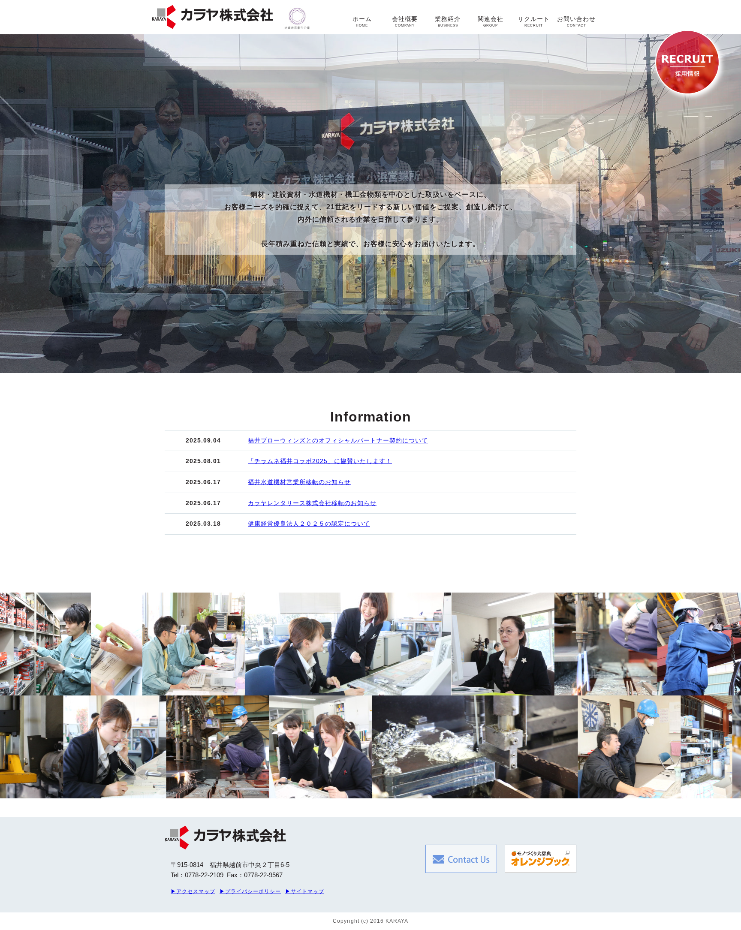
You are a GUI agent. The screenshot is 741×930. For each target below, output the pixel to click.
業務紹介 (448, 21)
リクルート (534, 21)
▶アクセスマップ (193, 891)
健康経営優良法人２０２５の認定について (309, 523)
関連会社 (490, 21)
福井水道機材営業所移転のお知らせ (299, 482)
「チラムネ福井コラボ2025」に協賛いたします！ (320, 460)
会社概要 (405, 21)
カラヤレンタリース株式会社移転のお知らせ (312, 503)
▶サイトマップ (304, 891)
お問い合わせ (576, 21)
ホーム (362, 21)
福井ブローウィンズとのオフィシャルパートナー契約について (338, 440)
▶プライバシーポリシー (250, 891)
